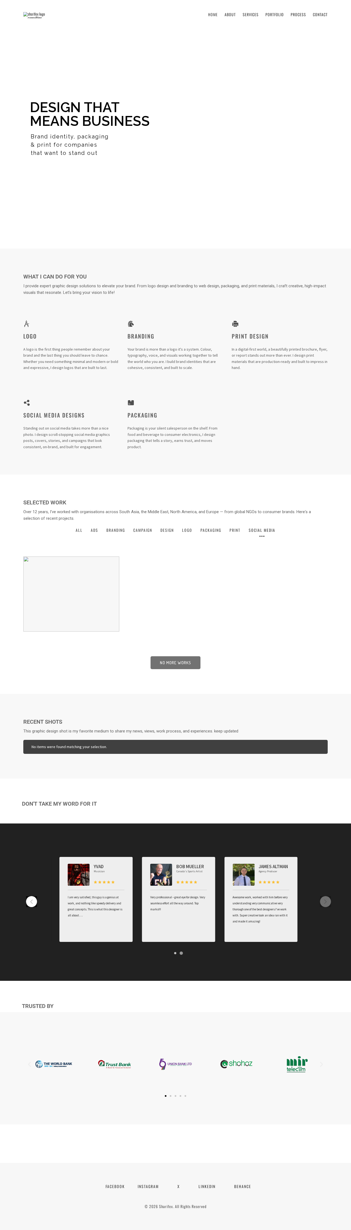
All (79, 530)
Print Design (250, 336)
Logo (30, 336)
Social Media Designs (54, 415)
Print (235, 530)
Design (167, 530)
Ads (94, 530)
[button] (31, 901)
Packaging (142, 415)
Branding (141, 336)
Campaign (142, 530)
